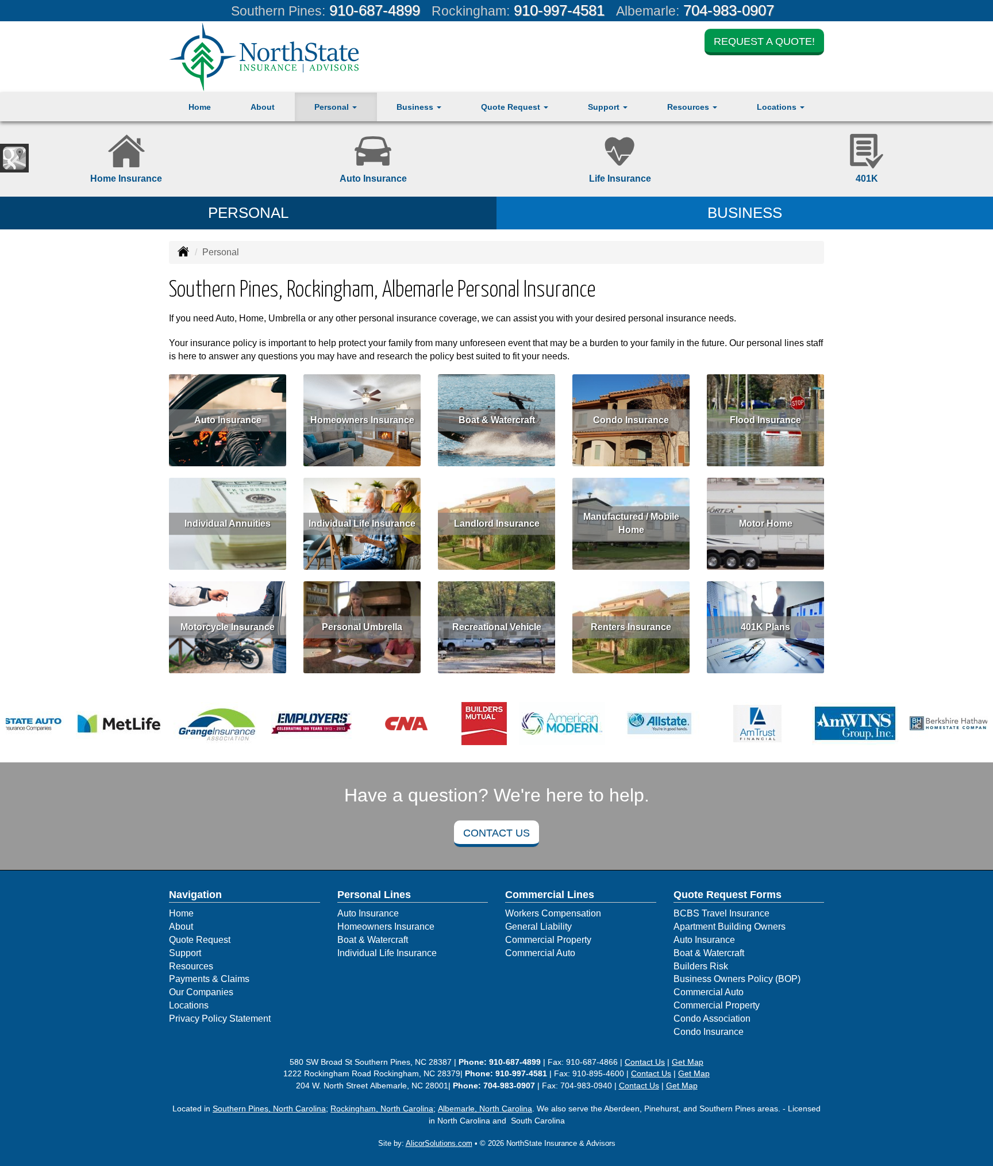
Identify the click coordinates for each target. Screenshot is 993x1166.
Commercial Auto (540, 953)
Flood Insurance (765, 420)
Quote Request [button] (511, 107)
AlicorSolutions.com (439, 1143)
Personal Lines (374, 894)
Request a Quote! (764, 41)
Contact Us (496, 833)
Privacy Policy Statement (220, 1018)
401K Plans (765, 627)
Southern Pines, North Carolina (269, 1108)
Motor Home (765, 523)
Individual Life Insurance (362, 523)
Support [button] (605, 107)
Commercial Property (548, 940)
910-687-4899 (374, 10)
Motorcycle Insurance (227, 627)
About (263, 107)
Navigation (195, 894)
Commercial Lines (549, 894)
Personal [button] (332, 107)
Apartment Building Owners (729, 926)
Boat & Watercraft (497, 420)
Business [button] (416, 107)
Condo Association (711, 1018)
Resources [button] (689, 107)
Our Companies (201, 992)
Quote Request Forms (727, 894)
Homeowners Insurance (362, 420)
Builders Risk (700, 966)
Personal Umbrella (362, 627)
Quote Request (199, 940)
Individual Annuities (227, 523)
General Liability (538, 926)
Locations (189, 1005)
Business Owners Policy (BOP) (736, 979)
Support (185, 953)
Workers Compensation (553, 913)
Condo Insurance (631, 420)
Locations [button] (778, 107)
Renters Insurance (631, 627)
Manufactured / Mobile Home (631, 523)
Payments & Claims (209, 979)
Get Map (687, 1062)
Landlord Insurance (497, 523)
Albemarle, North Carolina (485, 1108)
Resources (191, 966)
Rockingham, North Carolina (381, 1108)
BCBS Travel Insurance (721, 913)
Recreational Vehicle (496, 627)
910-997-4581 (559, 10)
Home (199, 107)
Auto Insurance (227, 420)
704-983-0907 (728, 10)
